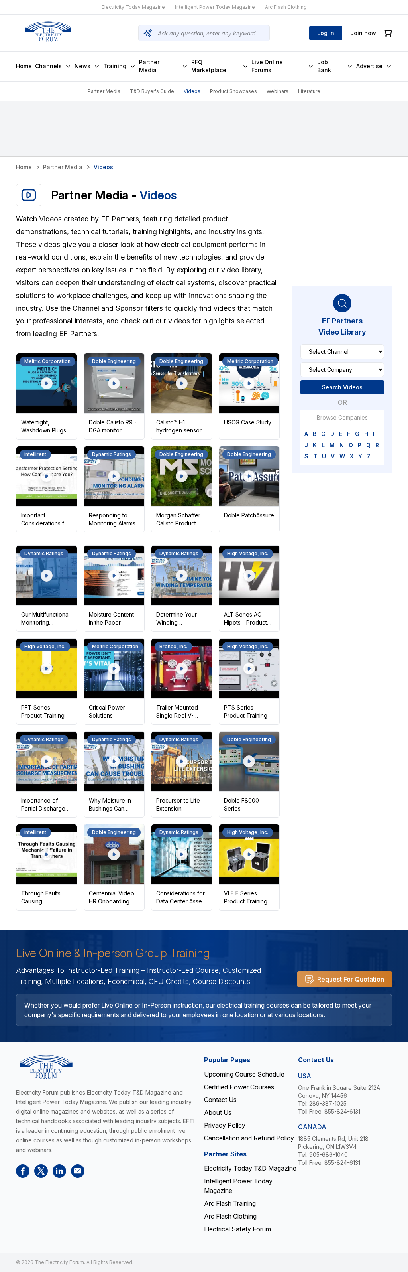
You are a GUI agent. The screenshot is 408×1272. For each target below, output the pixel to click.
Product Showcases (233, 91)
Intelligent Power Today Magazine (215, 7)
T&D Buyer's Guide (152, 91)
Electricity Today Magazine (133, 7)
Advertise (369, 66)
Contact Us (220, 1100)
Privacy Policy (224, 1125)
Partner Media (149, 66)
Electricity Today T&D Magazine (250, 1168)
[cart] (388, 33)
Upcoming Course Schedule (244, 1074)
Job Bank (324, 66)
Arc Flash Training (230, 1203)
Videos (192, 91)
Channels (48, 66)
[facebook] (22, 1171)
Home (24, 66)
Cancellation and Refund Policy (249, 1138)
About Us (217, 1112)
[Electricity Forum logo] (48, 31)
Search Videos (342, 387)
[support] (77, 1171)
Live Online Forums (267, 66)
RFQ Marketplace (208, 66)
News (82, 66)
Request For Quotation (350, 979)
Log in (325, 33)
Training (114, 66)
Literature (309, 91)
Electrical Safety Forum (237, 1229)
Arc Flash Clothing (286, 7)
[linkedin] (59, 1171)
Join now (363, 33)
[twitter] (41, 1171)
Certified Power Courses (239, 1087)
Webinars (277, 91)
